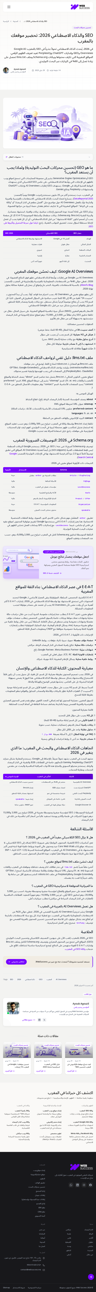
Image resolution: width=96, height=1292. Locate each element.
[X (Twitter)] (44, 1020)
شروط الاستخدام (19, 1287)
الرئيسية (6, 21)
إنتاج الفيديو (40, 1203)
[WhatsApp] (71, 1185)
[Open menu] (9, 7)
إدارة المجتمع (40, 1191)
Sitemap (6, 1287)
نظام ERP (41, 1207)
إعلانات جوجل (40, 1195)
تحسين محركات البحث (36, 1187)
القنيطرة (68, 1242)
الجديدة (90, 1250)
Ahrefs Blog (87, 285)
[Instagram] (84, 1185)
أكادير (91, 1238)
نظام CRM (41, 1212)
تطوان (91, 1242)
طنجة (69, 1234)
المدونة (15, 21)
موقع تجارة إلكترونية (38, 1174)
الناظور (68, 1250)
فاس (69, 1238)
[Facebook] (90, 1185)
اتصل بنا (42, 1246)
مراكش (68, 1230)
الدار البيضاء (89, 1230)
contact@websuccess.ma (30, 1269)
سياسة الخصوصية (34, 1287)
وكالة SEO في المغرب (75, 949)
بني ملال (90, 1254)
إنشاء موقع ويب (39, 1170)
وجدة (69, 1246)
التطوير (42, 1178)
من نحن (42, 1230)
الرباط (91, 1234)
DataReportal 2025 (83, 198)
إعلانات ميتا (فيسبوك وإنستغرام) (33, 1199)
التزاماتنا (42, 1234)
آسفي (69, 1254)
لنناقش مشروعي (18, 962)
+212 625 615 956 (34, 1265)
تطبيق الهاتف (40, 1183)
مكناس (90, 1246)
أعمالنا (43, 1238)
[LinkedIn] (39, 1020)
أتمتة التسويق (40, 1216)
